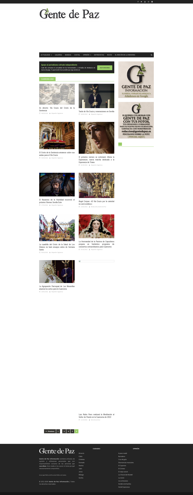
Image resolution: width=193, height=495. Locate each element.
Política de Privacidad (50, 475)
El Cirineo (121, 469)
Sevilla (81, 478)
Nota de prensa (95, 420)
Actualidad (45, 55)
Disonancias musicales (126, 462)
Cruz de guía (122, 459)
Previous (51, 431)
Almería (81, 453)
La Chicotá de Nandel (125, 475)
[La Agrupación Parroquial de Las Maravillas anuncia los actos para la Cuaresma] (57, 271)
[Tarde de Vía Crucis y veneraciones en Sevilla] (96, 96)
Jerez (81, 472)
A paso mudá (122, 453)
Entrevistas (99, 55)
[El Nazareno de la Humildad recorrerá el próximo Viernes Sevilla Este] (57, 184)
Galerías (58, 55)
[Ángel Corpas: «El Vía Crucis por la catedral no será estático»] (96, 185)
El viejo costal (123, 472)
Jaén (80, 469)
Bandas (68, 55)
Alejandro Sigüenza (57, 113)
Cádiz (80, 456)
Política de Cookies (61, 475)
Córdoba (82, 459)
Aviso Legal (42, 475)
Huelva (81, 465)
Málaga (81, 475)
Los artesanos (123, 481)
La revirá (121, 478)
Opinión (86, 55)
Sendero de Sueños (124, 484)
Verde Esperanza (124, 487)
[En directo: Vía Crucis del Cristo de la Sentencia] (57, 94)
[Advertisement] (96, 37)
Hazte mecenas (105, 67)
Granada (81, 462)
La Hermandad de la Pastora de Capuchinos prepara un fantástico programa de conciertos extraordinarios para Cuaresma (96, 244)
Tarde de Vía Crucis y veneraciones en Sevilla (96, 111)
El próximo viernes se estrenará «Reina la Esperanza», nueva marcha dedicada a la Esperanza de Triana (96, 159)
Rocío (109, 55)
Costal (77, 55)
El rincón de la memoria (125, 55)
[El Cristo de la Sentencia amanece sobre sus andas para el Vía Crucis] (57, 135)
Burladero (121, 456)
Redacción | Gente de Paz (98, 207)
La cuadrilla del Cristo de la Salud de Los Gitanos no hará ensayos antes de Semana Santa (57, 247)
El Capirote (122, 465)
